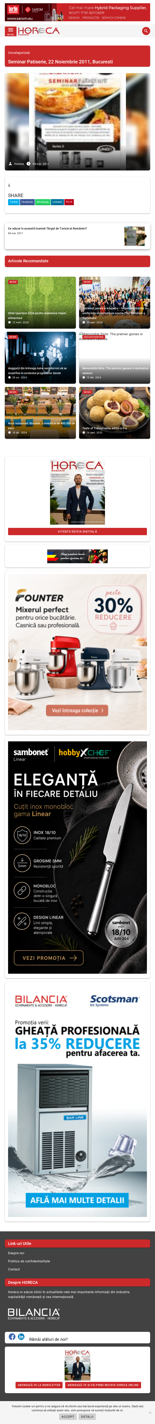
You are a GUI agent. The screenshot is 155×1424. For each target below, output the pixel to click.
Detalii (87, 1416)
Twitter (14, 202)
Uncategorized (19, 53)
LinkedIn (57, 202)
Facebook (27, 202)
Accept (68, 1416)
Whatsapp (43, 202)
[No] (150, 1413)
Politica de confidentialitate (29, 1261)
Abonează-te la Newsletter (39, 1385)
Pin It (69, 202)
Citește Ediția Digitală (77, 531)
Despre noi (16, 1253)
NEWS (13, 282)
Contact (14, 1269)
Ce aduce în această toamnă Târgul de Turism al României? (47, 228)
